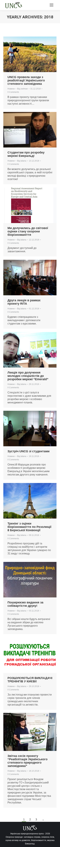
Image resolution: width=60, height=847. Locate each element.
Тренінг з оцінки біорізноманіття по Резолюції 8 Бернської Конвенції (29, 527)
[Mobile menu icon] (51, 5)
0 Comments (13, 92)
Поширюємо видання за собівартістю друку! (25, 604)
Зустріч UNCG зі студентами (29, 451)
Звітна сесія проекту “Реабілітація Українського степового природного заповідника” (28, 761)
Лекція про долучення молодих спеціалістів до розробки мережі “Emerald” (28, 376)
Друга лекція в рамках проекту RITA (24, 302)
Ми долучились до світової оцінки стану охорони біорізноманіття (28, 231)
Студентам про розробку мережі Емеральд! (26, 154)
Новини (11, 89)
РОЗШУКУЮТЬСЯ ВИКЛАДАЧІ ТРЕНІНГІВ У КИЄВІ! (30, 679)
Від (22, 89)
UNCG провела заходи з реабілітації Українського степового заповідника (26, 80)
